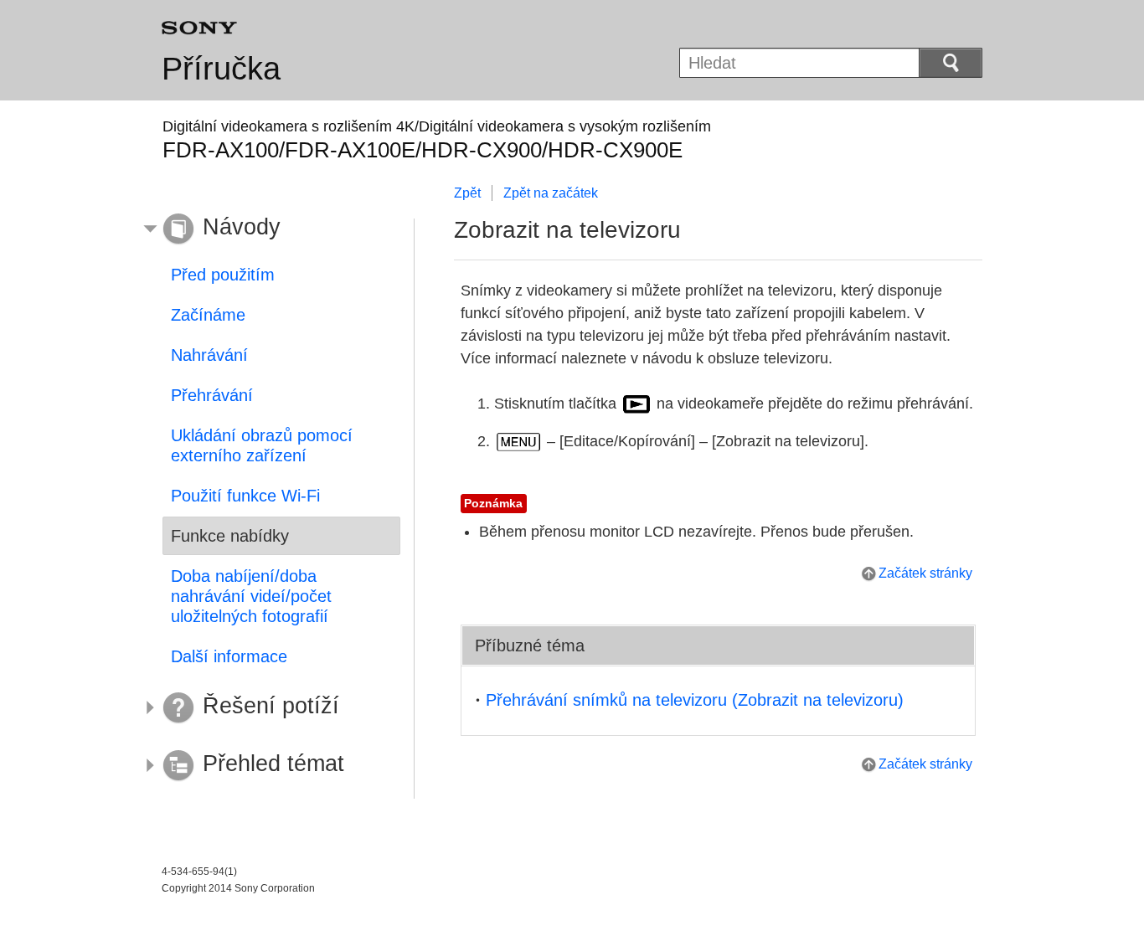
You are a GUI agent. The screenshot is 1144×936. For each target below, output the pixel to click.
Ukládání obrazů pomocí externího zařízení (262, 445)
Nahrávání (209, 355)
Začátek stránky (925, 573)
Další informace (229, 656)
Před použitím (223, 274)
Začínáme (208, 315)
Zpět (467, 193)
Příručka (221, 69)
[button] (268, 229)
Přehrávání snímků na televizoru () (695, 700)
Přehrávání (212, 395)
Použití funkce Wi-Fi (245, 495)
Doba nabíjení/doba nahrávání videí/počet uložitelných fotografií (251, 596)
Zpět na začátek (550, 193)
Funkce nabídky (230, 536)
